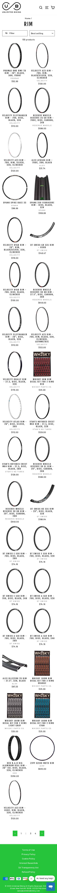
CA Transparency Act (28, 867)
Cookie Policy (28, 858)
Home (27, 18)
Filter (11, 33)
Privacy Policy (28, 854)
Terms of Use (28, 850)
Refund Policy (28, 872)
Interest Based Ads (28, 863)
